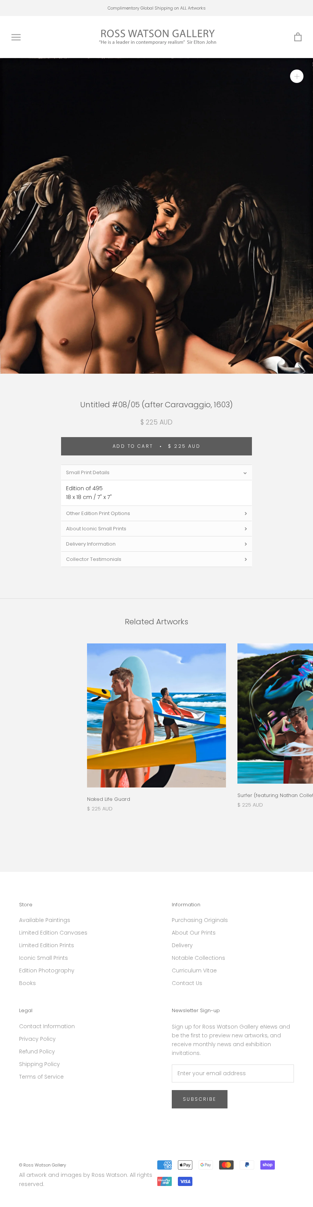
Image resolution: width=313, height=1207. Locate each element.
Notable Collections (198, 958)
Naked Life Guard (108, 799)
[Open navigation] (16, 37)
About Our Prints (194, 932)
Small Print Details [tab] (88, 472)
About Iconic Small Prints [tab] (96, 528)
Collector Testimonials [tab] (93, 559)
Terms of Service (41, 1077)
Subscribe (199, 1099)
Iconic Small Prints (43, 958)
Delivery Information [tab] (91, 544)
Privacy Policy (37, 1039)
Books (27, 983)
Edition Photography (46, 970)
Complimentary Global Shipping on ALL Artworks (157, 8)
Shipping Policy (39, 1064)
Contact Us (187, 983)
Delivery (182, 945)
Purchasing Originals (200, 920)
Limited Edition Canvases (53, 932)
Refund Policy (37, 1051)
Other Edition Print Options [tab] (98, 513)
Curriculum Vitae (194, 970)
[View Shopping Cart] (298, 37)
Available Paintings (44, 920)
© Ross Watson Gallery (42, 1165)
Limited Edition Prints (46, 945)
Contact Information (47, 1026)
